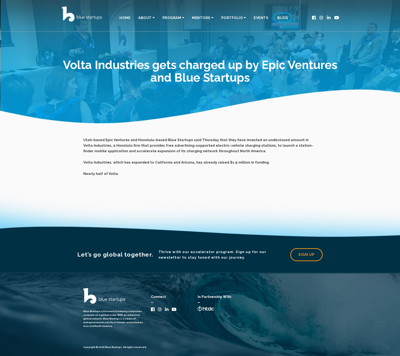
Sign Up (306, 254)
